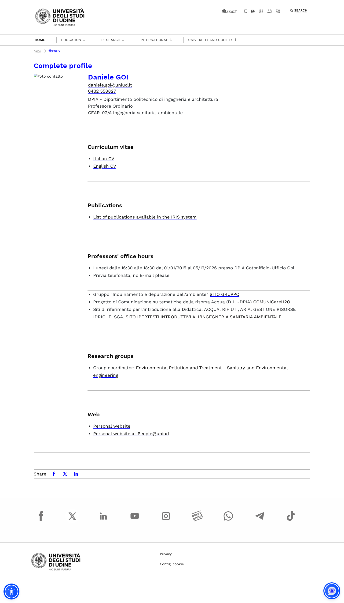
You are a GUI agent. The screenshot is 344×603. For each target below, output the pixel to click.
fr (269, 10)
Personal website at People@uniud (131, 433)
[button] (11, 591)
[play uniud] (197, 520)
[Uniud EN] (60, 16)
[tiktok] (291, 520)
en (253, 10)
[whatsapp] (228, 520)
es (261, 10)
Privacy (166, 554)
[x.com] (72, 520)
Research (110, 40)
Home (40, 40)
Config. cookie (172, 564)
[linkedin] (103, 520)
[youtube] (135, 520)
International (154, 40)
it (245, 10)
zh (278, 10)
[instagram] (166, 520)
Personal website (111, 426)
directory (229, 10)
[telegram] (260, 520)
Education (71, 40)
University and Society (210, 40)
